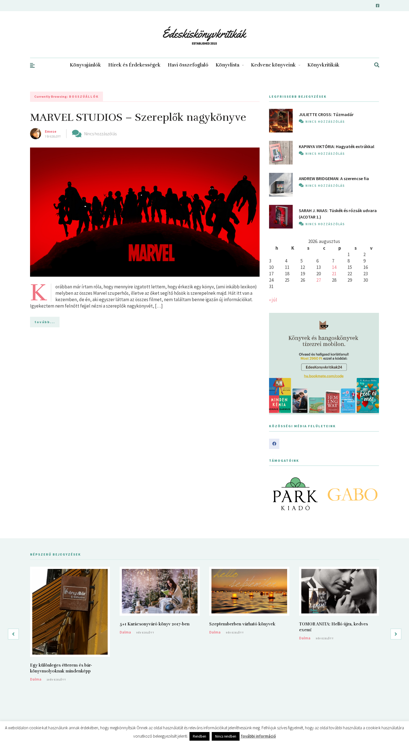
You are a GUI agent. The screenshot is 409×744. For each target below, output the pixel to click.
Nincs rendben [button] (225, 736)
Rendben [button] (199, 736)
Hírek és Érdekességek (134, 65)
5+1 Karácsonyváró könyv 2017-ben (154, 624)
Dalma (35, 679)
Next (371, 493)
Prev (276, 493)
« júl (273, 300)
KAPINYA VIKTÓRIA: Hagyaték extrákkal (336, 146)
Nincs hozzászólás (100, 133)
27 (318, 280)
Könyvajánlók (85, 65)
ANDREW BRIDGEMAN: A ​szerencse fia (334, 178)
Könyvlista (227, 65)
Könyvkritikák (323, 65)
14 (334, 267)
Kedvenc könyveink (273, 65)
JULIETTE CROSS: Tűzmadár (326, 114)
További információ (258, 736)
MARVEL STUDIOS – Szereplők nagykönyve (138, 117)
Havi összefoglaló (188, 65)
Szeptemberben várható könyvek (242, 624)
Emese (50, 131)
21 (334, 274)
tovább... (45, 322)
